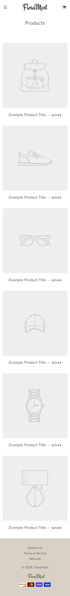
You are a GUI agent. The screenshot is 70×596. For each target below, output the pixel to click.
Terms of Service (35, 553)
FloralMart (41, 567)
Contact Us (35, 548)
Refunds (35, 559)
